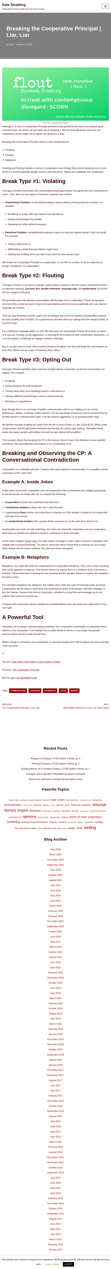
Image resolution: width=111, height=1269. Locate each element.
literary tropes (16, 810)
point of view (78, 816)
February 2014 (55, 1244)
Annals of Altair (14, 800)
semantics (89, 822)
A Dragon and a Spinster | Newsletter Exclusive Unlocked (55, 774)
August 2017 (55, 1080)
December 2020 (55, 978)
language (35, 691)
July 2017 (56, 1085)
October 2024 (55, 875)
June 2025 (55, 870)
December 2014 (55, 1203)
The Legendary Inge (47, 828)
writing (74, 691)
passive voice (43, 817)
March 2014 (55, 1239)
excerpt (52, 805)
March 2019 (55, 1024)
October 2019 (55, 1008)
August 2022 (55, 931)
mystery (56, 811)
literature (35, 810)
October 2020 (55, 983)
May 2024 (55, 895)
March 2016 (55, 1142)
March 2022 (55, 947)
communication (18, 691)
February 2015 (55, 1198)
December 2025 (55, 859)
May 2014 (55, 1229)
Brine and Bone (72, 800)
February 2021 (55, 972)
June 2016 (55, 1126)
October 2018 (55, 1049)
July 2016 (56, 1121)
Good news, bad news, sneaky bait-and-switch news (55, 779)
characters (97, 800)
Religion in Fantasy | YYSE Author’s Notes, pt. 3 (55, 758)
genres (60, 805)
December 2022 (55, 921)
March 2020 (55, 998)
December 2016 (55, 1101)
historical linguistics (81, 805)
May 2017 (55, 1090)
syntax (99, 821)
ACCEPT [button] (68, 1264)
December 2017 (55, 1070)
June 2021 (55, 962)
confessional (27, 805)
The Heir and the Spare (25, 828)
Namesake (65, 811)
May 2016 (55, 1131)
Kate (11, 44)
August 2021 (55, 957)
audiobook (23, 800)
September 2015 (55, 1172)
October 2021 (55, 952)
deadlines (37, 805)
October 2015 (55, 1167)
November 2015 (55, 1162)
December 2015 (55, 1157)
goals (67, 805)
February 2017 (55, 1095)
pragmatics (50, 691)
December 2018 (55, 1039)
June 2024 (55, 890)
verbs (79, 828)
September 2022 (55, 926)
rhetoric (80, 822)
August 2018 (55, 1060)
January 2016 (56, 1152)
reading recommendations (34, 822)
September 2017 (55, 1075)
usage (63, 691)
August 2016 (55, 1116)
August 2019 (55, 1013)
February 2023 (55, 916)
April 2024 (55, 901)
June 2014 (55, 1224)
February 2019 (55, 1029)
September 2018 (55, 1055)
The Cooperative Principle (25, 670)
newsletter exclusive (98, 811)
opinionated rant (15, 817)
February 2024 (55, 911)
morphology (47, 811)
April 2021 (55, 967)
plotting (65, 817)
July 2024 (56, 885)
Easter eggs (31, 541)
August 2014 (55, 1219)
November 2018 (55, 1044)
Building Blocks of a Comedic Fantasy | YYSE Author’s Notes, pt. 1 (55, 769)
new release (84, 811)
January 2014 (56, 1249)
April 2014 (55, 1234)
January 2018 (56, 1065)
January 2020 (56, 1003)
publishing (13, 821)
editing (46, 805)
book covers (58, 799)
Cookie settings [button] (52, 1264)
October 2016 (55, 1106)
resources (72, 822)
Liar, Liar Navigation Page (23, 678)
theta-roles (62, 828)
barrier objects (35, 800)
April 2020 (55, 993)
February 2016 (55, 1147)
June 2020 (55, 988)
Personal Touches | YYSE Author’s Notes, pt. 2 (55, 763)
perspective (55, 817)
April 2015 (55, 1193)
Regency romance (58, 822)
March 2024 (55, 906)
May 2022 (55, 942)
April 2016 (55, 1137)
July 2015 (56, 1178)
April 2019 (55, 1018)
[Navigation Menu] (105, 6)
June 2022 (55, 936)
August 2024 (55, 880)
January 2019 (56, 1034)
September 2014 (55, 1213)
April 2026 (55, 849)
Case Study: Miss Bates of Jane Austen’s (35, 662)
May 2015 (55, 1188)
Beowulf (46, 800)
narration (75, 811)
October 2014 (55, 1208)
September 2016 (55, 1111)
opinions (29, 817)
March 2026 (55, 854)
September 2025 (55, 865)
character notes (85, 800)
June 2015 (55, 1183)
